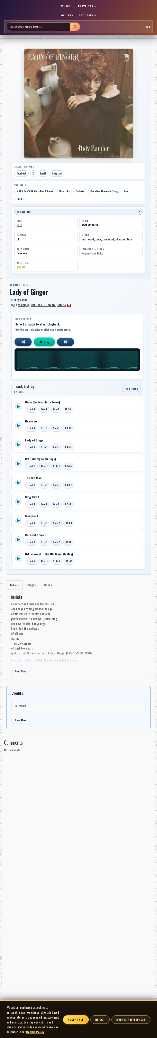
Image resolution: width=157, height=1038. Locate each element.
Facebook (21, 173)
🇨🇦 (69, 305)
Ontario (80, 191)
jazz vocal (108, 239)
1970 (19, 225)
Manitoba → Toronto (43, 305)
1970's (20, 199)
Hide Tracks (131, 388)
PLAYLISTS (86, 6)
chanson (121, 239)
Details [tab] (14, 585)
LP (18, 239)
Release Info (78, 211)
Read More (20, 671)
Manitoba (64, 191)
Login (147, 26)
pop (84, 239)
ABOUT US (86, 15)
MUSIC (66, 6)
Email (43, 173)
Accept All (76, 1020)
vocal (91, 239)
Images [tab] (31, 585)
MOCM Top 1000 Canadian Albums (35, 191)
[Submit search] (75, 27)
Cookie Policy (35, 1032)
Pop (126, 191)
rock (98, 239)
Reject (100, 1020)
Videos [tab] (48, 585)
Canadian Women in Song (104, 191)
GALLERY (67, 15)
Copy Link (57, 173)
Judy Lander (21, 299)
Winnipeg (23, 305)
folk (129, 239)
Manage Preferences (131, 1020)
